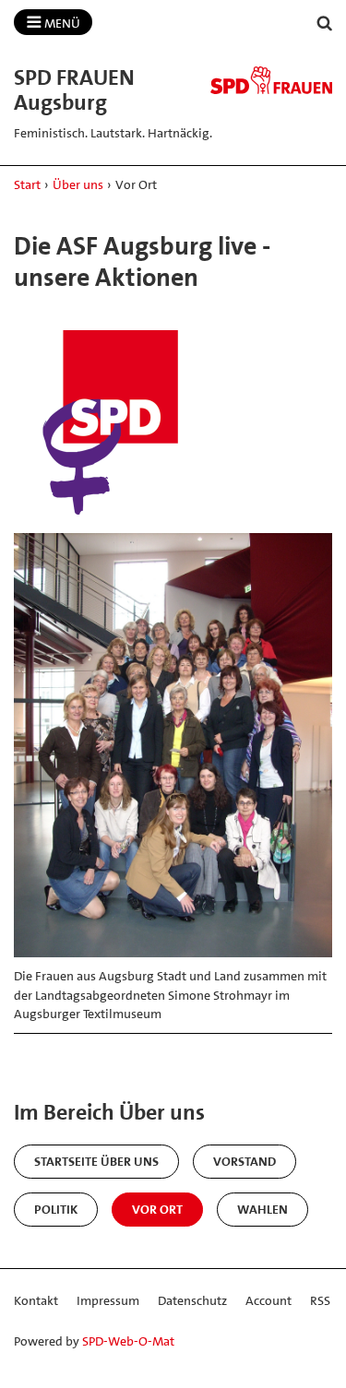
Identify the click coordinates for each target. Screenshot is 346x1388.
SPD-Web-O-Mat (128, 1341)
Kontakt (36, 1300)
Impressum (108, 1300)
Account (268, 1300)
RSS (320, 1300)
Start (27, 184)
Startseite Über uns (96, 1161)
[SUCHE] (324, 23)
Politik (56, 1209)
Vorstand (244, 1161)
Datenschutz (192, 1300)
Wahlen (262, 1209)
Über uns (78, 184)
